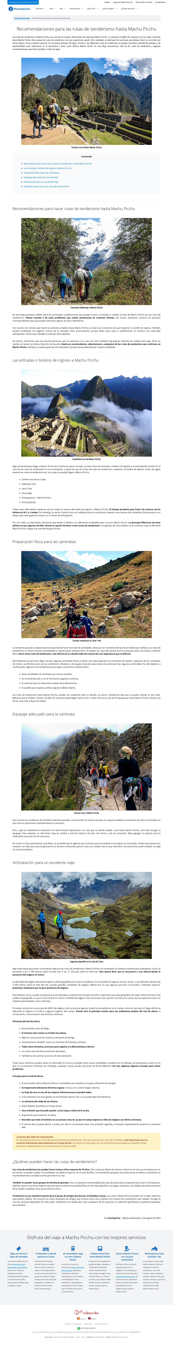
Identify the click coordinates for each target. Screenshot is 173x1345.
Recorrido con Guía (144, 2)
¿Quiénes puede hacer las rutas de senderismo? (46, 186)
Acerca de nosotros (101, 1324)
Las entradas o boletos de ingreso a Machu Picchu (48, 168)
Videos (107, 2)
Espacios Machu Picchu (123, 2)
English (93, 1319)
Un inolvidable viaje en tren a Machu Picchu (73, 1256)
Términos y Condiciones (73, 1324)
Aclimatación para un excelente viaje (41, 181)
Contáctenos (160, 2)
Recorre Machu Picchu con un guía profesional (127, 1256)
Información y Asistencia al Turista (23, 2)
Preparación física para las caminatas (41, 172)
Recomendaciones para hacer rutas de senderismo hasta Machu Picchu (58, 163)
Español (83, 1319)
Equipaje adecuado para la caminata (41, 177)
